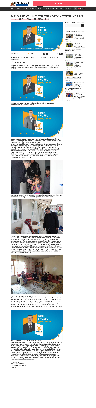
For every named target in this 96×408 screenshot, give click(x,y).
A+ (44, 53)
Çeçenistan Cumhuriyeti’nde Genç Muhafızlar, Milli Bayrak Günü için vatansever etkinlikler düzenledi (75, 96)
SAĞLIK (52, 8)
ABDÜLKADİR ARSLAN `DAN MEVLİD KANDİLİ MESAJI (78, 56)
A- (47, 53)
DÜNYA (12, 8)
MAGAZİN (46, 8)
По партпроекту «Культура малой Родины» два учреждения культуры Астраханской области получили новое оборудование (74, 75)
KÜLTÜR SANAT (33, 8)
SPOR (57, 8)
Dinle (61, 53)
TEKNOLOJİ (68, 8)
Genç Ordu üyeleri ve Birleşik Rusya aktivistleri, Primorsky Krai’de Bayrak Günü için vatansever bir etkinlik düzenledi (74, 86)
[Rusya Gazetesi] (19, 3)
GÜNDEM (24, 8)
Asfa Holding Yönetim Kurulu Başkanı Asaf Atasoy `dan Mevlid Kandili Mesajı (74, 37)
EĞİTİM (62, 8)
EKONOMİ (18, 8)
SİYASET (40, 8)
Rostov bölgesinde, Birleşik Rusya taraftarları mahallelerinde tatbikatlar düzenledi (74, 65)
